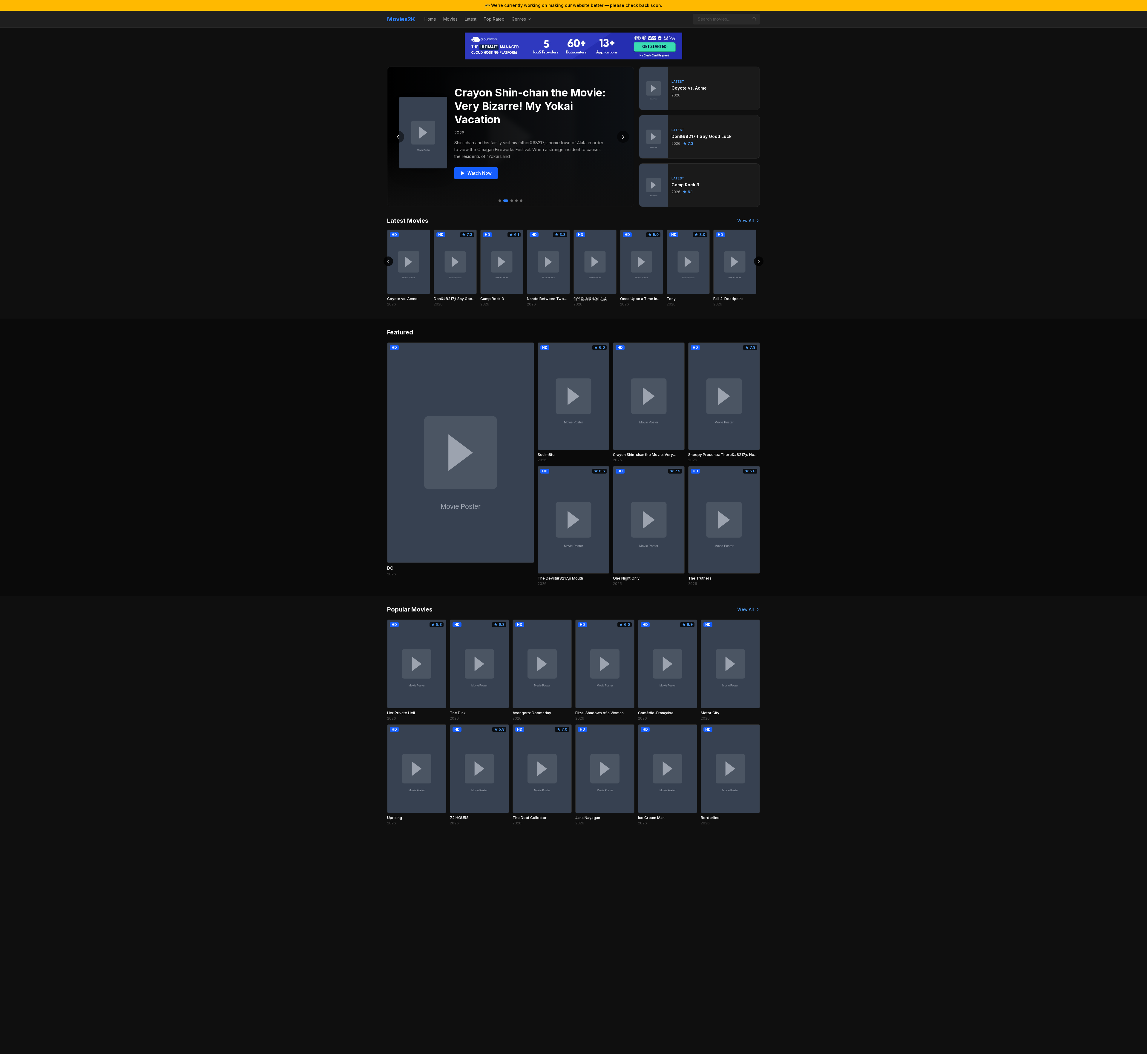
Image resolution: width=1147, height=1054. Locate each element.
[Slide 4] (516, 200)
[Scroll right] (758, 261)
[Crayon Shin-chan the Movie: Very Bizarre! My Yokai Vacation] (423, 132)
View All (745, 220)
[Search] (754, 19)
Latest (470, 18)
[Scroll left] (388, 261)
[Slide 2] (505, 200)
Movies (450, 18)
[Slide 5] (521, 200)
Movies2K (401, 19)
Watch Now (479, 173)
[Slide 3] (511, 200)
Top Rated (494, 18)
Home (430, 18)
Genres (519, 18)
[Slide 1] (500, 200)
